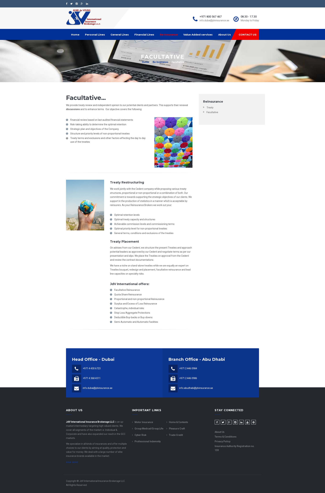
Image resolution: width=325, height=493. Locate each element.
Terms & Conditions (225, 436)
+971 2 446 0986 (188, 378)
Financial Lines (144, 34)
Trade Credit (176, 435)
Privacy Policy (222, 441)
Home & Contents (178, 422)
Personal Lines (95, 34)
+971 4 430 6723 (92, 368)
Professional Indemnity (148, 441)
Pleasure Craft (177, 428)
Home (75, 34)
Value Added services (198, 34)
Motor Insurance (144, 422)
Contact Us (247, 34)
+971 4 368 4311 (92, 378)
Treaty (210, 107)
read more (72, 462)
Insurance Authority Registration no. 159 (235, 448)
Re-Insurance (169, 34)
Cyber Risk (140, 435)
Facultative (212, 112)
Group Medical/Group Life (149, 428)
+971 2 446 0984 (188, 368)
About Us (224, 34)
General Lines (120, 34)
